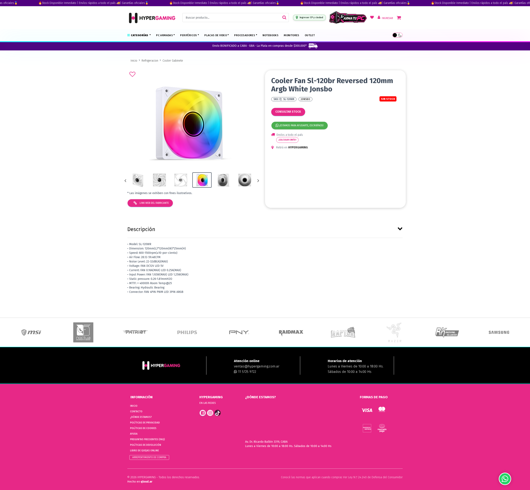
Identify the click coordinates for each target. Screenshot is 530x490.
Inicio (134, 60)
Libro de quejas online (144, 450)
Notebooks (271, 35)
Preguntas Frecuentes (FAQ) (147, 439)
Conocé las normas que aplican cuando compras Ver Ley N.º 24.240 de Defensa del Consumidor (342, 477)
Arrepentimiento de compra (149, 457)
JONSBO (305, 99)
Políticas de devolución (145, 445)
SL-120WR (288, 99)
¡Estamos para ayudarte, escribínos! (301, 125)
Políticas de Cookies (143, 428)
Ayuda (133, 433)
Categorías (140, 35)
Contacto (136, 411)
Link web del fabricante (154, 202)
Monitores (291, 35)
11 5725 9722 (246, 372)
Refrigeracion (150, 60)
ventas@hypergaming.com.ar (256, 366)
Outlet (310, 35)
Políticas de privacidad (145, 422)
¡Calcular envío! (287, 140)
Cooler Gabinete (173, 60)
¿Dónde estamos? (141, 417)
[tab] (265, 228)
